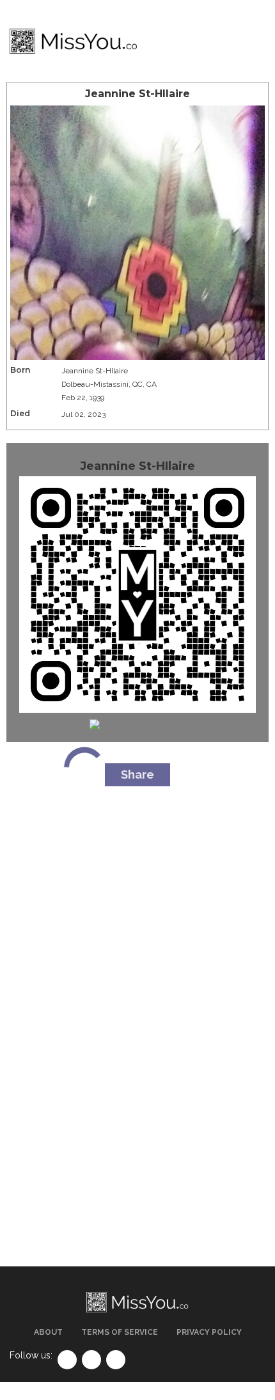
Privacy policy (209, 1332)
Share (137, 774)
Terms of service (119, 1332)
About (48, 1332)
